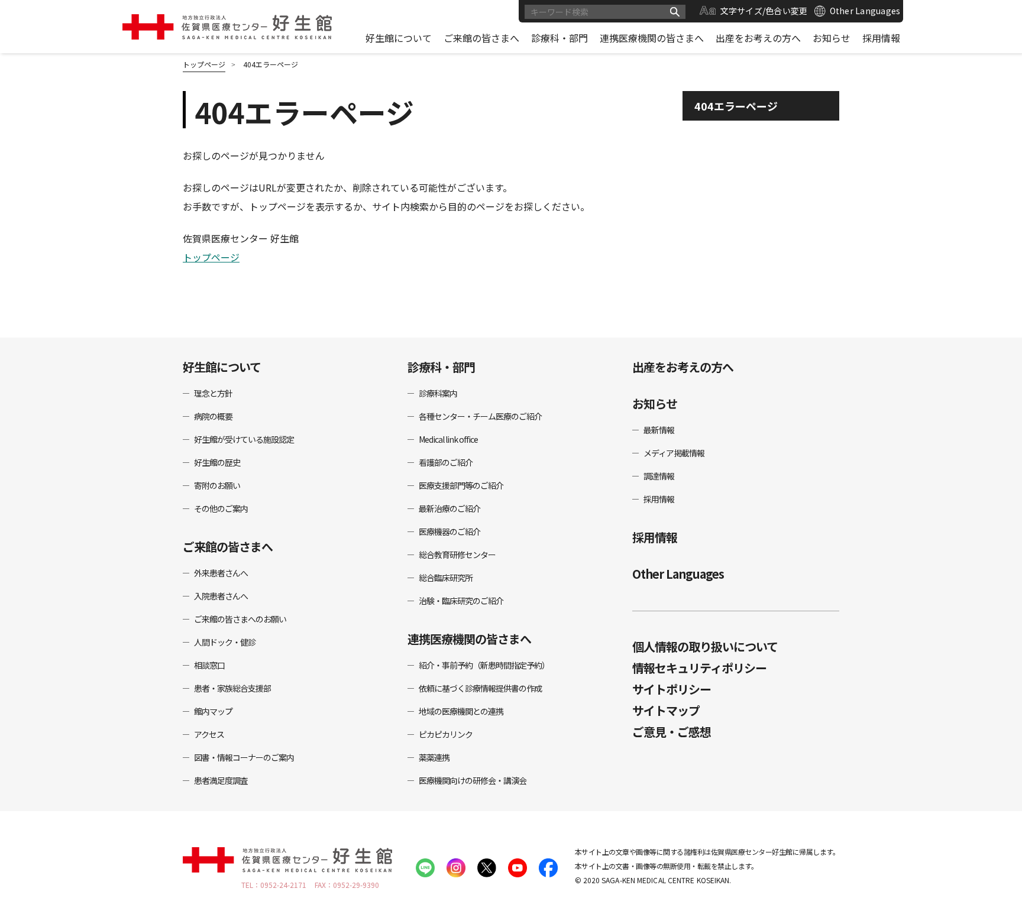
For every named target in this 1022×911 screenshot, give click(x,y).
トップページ (211, 257)
